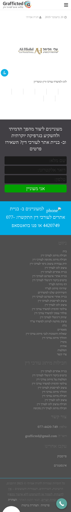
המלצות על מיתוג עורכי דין (51, 379)
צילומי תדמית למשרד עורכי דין (49, 309)
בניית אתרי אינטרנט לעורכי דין (49, 276)
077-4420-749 (48, 427)
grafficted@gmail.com (41, 436)
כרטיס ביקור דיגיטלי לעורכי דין (49, 280)
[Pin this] (39, 98)
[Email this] (29, 92)
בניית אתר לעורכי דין (41, 142)
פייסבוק (62, 456)
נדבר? (63, 341)
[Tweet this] (61, 98)
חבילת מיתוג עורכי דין (54, 395)
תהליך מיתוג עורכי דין (54, 337)
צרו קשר (62, 354)
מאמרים (62, 329)
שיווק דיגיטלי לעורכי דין (53, 317)
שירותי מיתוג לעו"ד (56, 288)
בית (65, 251)
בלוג (64, 325)
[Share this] (17, 92)
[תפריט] (66, 5)
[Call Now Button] (61, 503)
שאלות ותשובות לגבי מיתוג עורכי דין (46, 333)
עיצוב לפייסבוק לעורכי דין (52, 300)
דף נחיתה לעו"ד (58, 284)
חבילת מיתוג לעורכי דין (54, 255)
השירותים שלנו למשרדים (52, 292)
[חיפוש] (60, 5)
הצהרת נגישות (30, 505)
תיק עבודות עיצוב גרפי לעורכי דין (48, 263)
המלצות (62, 350)
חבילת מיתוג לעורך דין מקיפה (50, 408)
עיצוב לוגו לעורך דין (56, 267)
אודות (63, 346)
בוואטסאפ (21, 225)
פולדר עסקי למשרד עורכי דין (50, 313)
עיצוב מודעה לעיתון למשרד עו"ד (48, 321)
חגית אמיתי (32, 17)
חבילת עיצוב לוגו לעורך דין (52, 404)
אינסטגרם (60, 465)
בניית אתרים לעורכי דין (54, 271)
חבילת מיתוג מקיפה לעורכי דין (50, 259)
